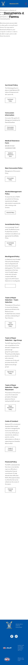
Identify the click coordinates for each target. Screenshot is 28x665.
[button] (26, 3)
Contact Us (18, 625)
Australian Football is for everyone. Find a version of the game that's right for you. (21, 648)
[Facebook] (11, 636)
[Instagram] (16, 636)
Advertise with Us (19, 624)
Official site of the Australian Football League (21, 659)
